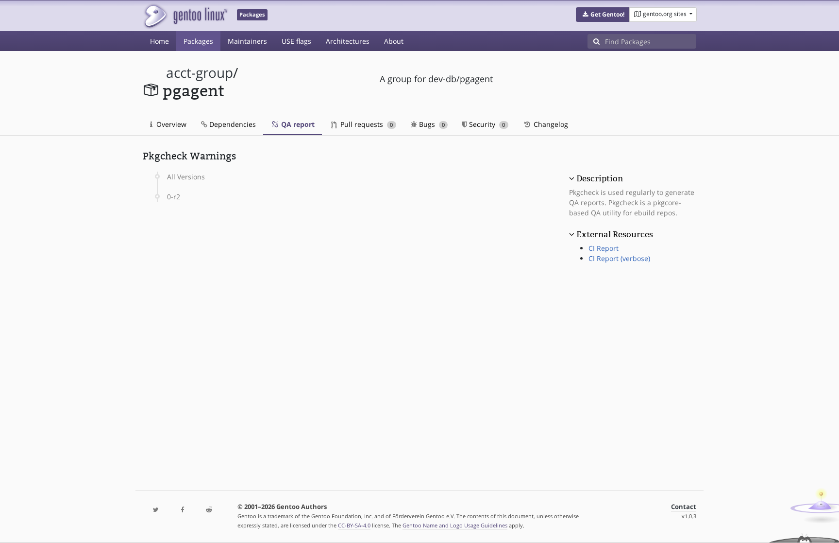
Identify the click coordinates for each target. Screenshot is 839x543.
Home (159, 41)
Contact (683, 507)
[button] (603, 14)
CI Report (603, 248)
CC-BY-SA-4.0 (354, 525)
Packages (198, 41)
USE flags (296, 41)
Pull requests (365, 124)
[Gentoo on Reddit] (209, 510)
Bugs (431, 124)
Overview (170, 124)
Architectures (347, 41)
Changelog (550, 124)
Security (486, 124)
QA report (297, 124)
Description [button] (599, 178)
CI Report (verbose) (619, 258)
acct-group (199, 73)
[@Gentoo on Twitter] (156, 510)
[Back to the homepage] (185, 15)
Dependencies (231, 124)
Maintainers (247, 41)
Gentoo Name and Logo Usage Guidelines (455, 525)
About (393, 41)
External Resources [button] (614, 234)
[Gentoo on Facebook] (182, 510)
